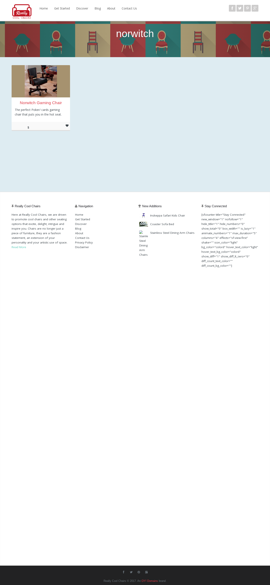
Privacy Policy (84, 242)
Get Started (62, 8)
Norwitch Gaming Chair (41, 103)
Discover (82, 8)
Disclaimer (82, 247)
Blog (97, 8)
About (111, 8)
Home (43, 8)
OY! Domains (150, 580)
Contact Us (129, 8)
